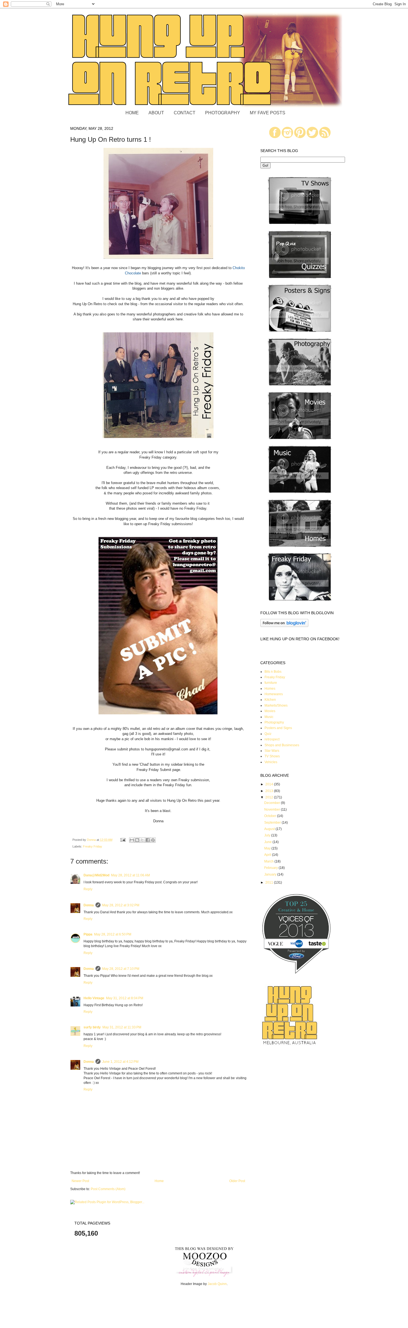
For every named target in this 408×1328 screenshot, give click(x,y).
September (273, 822)
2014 (269, 784)
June (268, 842)
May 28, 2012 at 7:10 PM (120, 969)
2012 (269, 797)
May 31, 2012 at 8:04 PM (124, 998)
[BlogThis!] (137, 840)
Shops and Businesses (282, 745)
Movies (270, 711)
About (156, 112)
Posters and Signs (278, 728)
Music (269, 717)
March (269, 861)
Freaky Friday (92, 846)
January (270, 874)
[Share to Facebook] (147, 840)
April (268, 855)
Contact (184, 112)
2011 (269, 882)
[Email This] (132, 840)
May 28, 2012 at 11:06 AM (130, 875)
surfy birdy (92, 1027)
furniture (271, 683)
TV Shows (272, 756)
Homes (270, 688)
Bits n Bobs (273, 672)
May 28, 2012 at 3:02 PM (120, 905)
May (267, 848)
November (272, 809)
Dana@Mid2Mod (96, 875)
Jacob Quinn (217, 1284)
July (267, 835)
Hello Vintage (94, 998)
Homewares (274, 694)
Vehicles (271, 762)
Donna (89, 905)
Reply (88, 889)
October (270, 816)
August (270, 829)
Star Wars (272, 751)
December (272, 803)
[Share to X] (142, 840)
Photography (222, 112)
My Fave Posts (267, 112)
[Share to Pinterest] (153, 840)
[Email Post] (122, 839)
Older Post (237, 1181)
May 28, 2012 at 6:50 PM (112, 934)
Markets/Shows (276, 705)
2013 (269, 791)
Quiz (268, 734)
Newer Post (80, 1181)
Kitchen (270, 700)
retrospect (272, 739)
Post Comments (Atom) (108, 1189)
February (271, 868)
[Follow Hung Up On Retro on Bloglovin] (284, 626)
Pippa (88, 934)
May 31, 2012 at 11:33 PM (121, 1027)
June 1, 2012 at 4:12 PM (120, 1062)
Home (132, 112)
